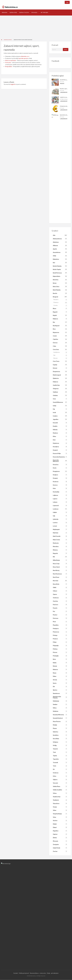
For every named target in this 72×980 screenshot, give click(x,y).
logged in (13, 84)
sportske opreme (23, 58)
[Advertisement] (36, 28)
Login (67, 2)
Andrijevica (60, 352)
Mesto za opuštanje (10, 60)
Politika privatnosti (24, 973)
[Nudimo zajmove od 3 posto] (55, 91)
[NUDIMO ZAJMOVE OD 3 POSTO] (55, 166)
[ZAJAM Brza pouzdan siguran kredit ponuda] (55, 82)
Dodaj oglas (45, 12)
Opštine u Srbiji (13, 12)
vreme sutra (43, 973)
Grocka (60, 305)
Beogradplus (8, 66)
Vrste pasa (8, 62)
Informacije (34, 12)
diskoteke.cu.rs (25, 56)
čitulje (48, 973)
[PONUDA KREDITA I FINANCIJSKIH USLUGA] (55, 108)
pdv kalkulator (55, 973)
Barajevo (60, 299)
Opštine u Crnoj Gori (24, 12)
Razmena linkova (34, 973)
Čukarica (60, 302)
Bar (60, 355)
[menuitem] (67, 2)
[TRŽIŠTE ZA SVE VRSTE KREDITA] (55, 100)
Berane (60, 358)
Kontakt (15, 973)
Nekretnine (4, 12)
